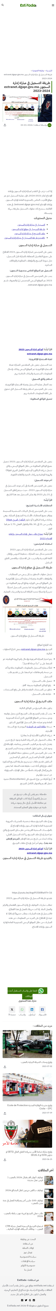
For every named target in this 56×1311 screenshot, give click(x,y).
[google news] (30, 1300)
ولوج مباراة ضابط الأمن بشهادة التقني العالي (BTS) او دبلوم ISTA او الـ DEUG (29, 1153)
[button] (2, 5)
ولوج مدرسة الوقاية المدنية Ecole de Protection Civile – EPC (29, 1107)
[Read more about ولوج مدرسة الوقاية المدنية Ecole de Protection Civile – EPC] (27, 1087)
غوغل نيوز (28, 1252)
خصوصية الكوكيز (28, 1265)
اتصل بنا (28, 1269)
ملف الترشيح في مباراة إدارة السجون (29, 233)
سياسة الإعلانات (28, 1261)
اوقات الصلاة (28, 1248)
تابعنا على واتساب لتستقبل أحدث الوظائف (23, 993)
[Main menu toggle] (53, 5)
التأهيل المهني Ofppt (15, 519)
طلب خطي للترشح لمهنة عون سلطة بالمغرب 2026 (23, 1215)
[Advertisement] (28, 39)
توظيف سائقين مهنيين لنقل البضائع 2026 (24, 1190)
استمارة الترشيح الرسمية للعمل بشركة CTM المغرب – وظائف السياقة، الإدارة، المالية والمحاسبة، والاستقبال (24, 1227)
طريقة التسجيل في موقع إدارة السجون (28, 229)
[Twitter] (26, 1300)
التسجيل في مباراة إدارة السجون (31, 224)
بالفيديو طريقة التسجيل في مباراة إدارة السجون (24, 238)
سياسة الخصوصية (28, 1256)
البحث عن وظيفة (28, 1239)
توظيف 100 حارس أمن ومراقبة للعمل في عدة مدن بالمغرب (23, 1202)
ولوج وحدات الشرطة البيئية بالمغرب (36, 1062)
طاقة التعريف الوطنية (36, 726)
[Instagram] (22, 1300)
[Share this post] (5, 125)
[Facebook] (34, 1300)
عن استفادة (28, 1243)
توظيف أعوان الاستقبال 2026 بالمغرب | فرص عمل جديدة (25, 1179)
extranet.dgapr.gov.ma (33, 649)
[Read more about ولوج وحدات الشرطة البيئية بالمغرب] (27, 1044)
